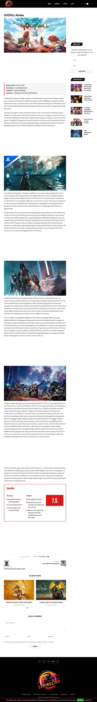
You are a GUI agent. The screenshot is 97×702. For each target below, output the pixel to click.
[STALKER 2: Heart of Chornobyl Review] (51, 590)
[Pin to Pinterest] (42, 556)
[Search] (82, 4)
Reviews (57, 4)
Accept (80, 700)
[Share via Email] (48, 556)
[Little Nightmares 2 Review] (76, 133)
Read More (88, 700)
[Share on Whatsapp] (46, 556)
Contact (72, 694)
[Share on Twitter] (40, 556)
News (49, 4)
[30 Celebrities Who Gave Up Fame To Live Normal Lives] (76, 88)
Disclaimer (64, 694)
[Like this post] (36, 556)
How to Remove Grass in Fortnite (88, 121)
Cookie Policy (54, 694)
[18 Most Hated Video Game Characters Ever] (76, 99)
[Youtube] (53, 661)
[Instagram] (48, 661)
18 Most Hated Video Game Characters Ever (88, 98)
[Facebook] (39, 661)
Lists (72, 4)
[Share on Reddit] (44, 556)
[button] (6, 594)
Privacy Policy (26, 694)
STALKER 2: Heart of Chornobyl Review (51, 602)
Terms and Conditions (40, 694)
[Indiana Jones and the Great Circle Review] (19, 590)
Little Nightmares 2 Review (87, 132)
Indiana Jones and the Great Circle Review (19, 602)
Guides (65, 4)
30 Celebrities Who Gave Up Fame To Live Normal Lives (88, 87)
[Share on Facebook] (38, 556)
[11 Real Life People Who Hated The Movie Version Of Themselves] (76, 110)
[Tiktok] (57, 661)
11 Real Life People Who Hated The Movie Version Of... (88, 110)
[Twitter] (44, 661)
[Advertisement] (35, 69)
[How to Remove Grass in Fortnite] (76, 122)
